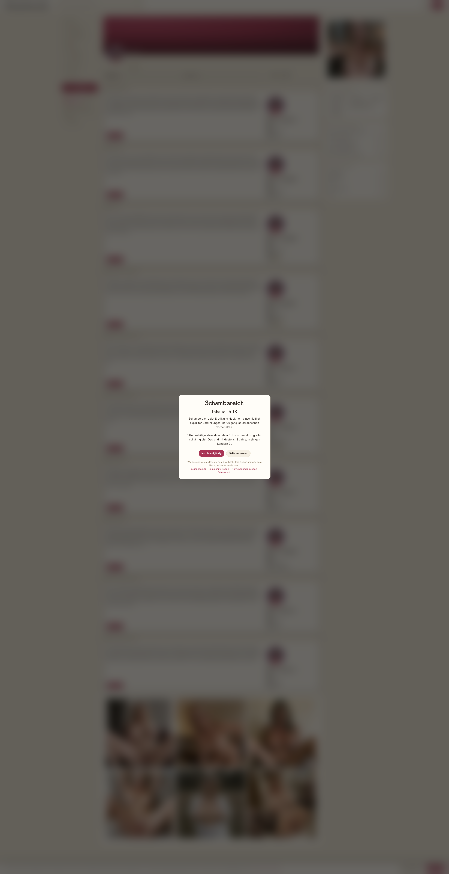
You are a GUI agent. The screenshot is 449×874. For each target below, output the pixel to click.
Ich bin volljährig (211, 453)
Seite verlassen (238, 453)
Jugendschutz (198, 468)
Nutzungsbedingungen (244, 468)
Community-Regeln (219, 468)
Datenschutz (224, 472)
